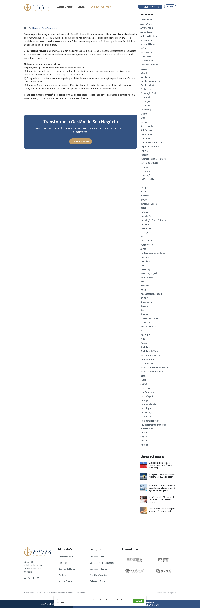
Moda (143, 290)
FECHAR (138, 601)
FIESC (142, 183)
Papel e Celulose (148, 326)
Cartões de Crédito (149, 64)
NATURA (144, 298)
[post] (143, 465)
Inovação (144, 232)
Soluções (82, 7)
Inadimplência (147, 228)
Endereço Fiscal (97, 557)
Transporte (145, 416)
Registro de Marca (67, 569)
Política (143, 343)
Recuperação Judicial (150, 355)
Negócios (36, 28)
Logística (144, 257)
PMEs (142, 339)
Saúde (143, 380)
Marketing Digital (148, 273)
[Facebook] (33, 578)
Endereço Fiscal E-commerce (153, 159)
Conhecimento (147, 89)
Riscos (143, 375)
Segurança (145, 388)
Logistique (145, 261)
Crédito (143, 114)
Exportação (145, 175)
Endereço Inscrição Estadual (102, 563)
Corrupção (145, 101)
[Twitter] (38, 578)
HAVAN (143, 199)
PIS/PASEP (145, 335)
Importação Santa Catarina (153, 220)
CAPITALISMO (146, 56)
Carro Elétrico (146, 60)
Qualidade (145, 347)
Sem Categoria (49, 28)
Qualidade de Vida (149, 351)
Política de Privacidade (76, 593)
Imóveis (144, 212)
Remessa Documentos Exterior (154, 367)
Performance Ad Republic (166, 593)
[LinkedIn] (25, 578)
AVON (143, 48)
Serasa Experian (147, 396)
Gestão (143, 191)
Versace (144, 444)
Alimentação (146, 32)
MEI (142, 281)
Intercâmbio (146, 240)
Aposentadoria (147, 40)
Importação (145, 216)
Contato (62, 575)
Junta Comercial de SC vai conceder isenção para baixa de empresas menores (162, 499)
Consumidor (146, 97)
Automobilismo (147, 44)
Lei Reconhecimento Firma (152, 253)
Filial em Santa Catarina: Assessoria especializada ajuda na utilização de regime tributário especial (162, 488)
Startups (144, 400)
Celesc (143, 73)
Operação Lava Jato (149, 318)
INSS (142, 236)
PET (142, 330)
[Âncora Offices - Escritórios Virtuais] (36, 7)
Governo (144, 195)
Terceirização (146, 412)
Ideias (143, 208)
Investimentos (147, 245)
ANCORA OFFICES (148, 36)
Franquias (144, 187)
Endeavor (144, 154)
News (142, 310)
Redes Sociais (146, 363)
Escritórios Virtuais (149, 163)
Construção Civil (148, 93)
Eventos (144, 167)
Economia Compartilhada (152, 142)
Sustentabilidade (148, 404)
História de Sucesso (149, 204)
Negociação (146, 302)
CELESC (143, 69)
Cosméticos (145, 105)
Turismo (144, 432)
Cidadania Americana (150, 81)
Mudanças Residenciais (151, 294)
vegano (144, 436)
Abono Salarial (147, 19)
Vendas (143, 440)
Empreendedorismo (149, 146)
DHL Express (146, 130)
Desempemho (147, 126)
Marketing (145, 269)
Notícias (144, 314)
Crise (142, 118)
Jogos (143, 249)
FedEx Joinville (147, 179)
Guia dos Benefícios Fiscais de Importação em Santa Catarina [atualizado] (160, 465)
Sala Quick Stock (97, 581)
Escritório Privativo (98, 575)
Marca (143, 265)
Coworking (145, 109)
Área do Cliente (65, 581)
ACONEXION (146, 24)
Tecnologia (145, 408)
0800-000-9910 (102, 7)
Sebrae (143, 384)
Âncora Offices (65, 6)
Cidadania (145, 77)
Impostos (144, 224)
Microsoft (144, 285)
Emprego (144, 150)
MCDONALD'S (146, 277)
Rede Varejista (147, 359)
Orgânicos (145, 322)
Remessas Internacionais (152, 371)
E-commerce (146, 134)
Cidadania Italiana (148, 85)
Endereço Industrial (98, 569)
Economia (145, 138)
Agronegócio (146, 28)
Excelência (145, 171)
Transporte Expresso (149, 420)
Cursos (143, 122)
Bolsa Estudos (146, 52)
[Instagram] (29, 578)
